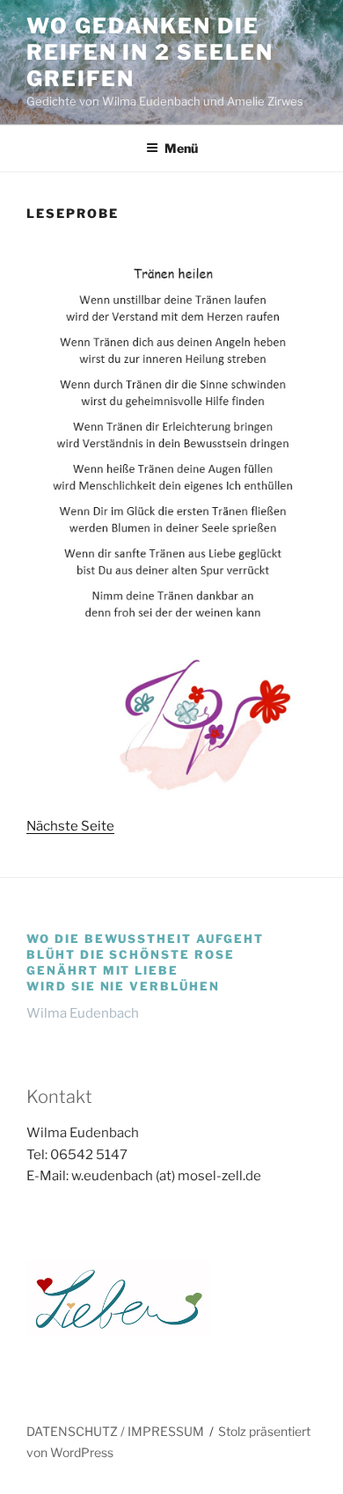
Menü (181, 148)
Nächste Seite (70, 826)
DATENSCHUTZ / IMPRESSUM (115, 1431)
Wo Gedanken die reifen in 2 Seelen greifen (150, 52)
